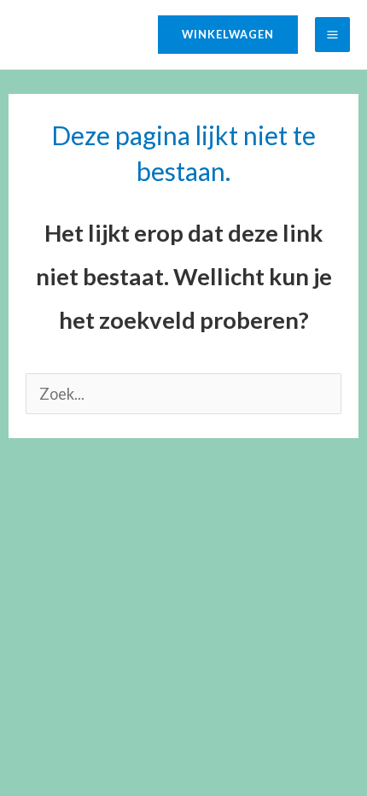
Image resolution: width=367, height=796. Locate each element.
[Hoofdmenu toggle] (332, 34)
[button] (228, 34)
